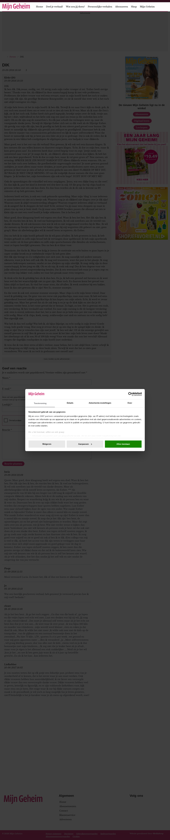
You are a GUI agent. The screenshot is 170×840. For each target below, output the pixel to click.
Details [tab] (70, 403)
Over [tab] (130, 403)
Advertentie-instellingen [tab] (100, 403)
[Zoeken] (166, 7)
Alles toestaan (123, 444)
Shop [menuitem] (134, 6)
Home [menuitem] (39, 6)
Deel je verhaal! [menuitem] (54, 6)
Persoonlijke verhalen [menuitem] (100, 6)
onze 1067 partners (44, 416)
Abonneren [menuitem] (121, 6)
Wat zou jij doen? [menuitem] (75, 6)
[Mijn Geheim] (16, 6)
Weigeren (46, 444)
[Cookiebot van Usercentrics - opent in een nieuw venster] (130, 394)
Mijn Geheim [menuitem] (147, 6)
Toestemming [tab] (40, 403)
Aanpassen (83, 444)
